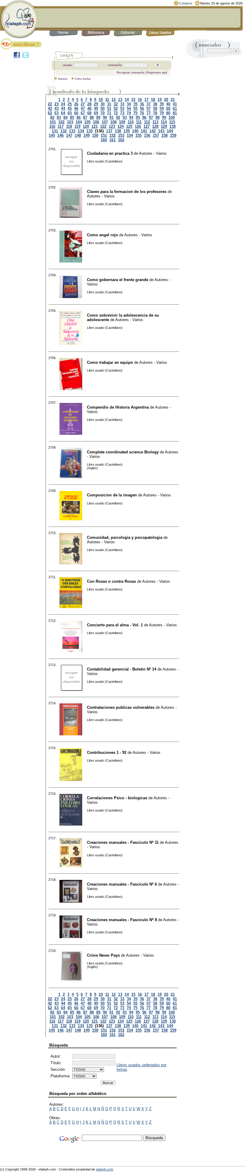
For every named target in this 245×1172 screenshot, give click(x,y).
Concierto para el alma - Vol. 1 (115, 625)
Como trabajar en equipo (110, 362)
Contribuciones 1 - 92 (106, 752)
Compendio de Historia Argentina (118, 407)
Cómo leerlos (82, 78)
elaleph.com (104, 1169)
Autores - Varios (153, 153)
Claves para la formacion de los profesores (126, 191)
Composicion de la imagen (112, 495)
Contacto (185, 3)
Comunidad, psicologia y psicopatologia (124, 537)
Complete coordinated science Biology (123, 452)
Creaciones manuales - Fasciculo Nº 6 (122, 884)
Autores (63, 78)
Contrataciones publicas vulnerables (120, 707)
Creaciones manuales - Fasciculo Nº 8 (122, 920)
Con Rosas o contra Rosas (111, 581)
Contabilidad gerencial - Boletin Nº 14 (121, 669)
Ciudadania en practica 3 (110, 153)
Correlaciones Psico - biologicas (117, 798)
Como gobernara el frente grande (117, 279)
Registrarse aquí (157, 72)
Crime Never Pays (103, 955)
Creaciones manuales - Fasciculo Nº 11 (123, 842)
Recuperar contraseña (130, 72)
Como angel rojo (102, 235)
